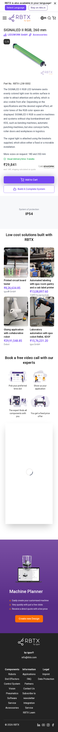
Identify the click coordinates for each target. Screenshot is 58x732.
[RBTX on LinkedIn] (38, 724)
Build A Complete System (31, 189)
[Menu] (4, 18)
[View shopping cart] (54, 18)
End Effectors (12, 679)
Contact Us (29, 688)
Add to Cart (31, 179)
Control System (12, 683)
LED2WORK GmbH (18, 34)
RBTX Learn (29, 712)
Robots (12, 674)
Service (12, 703)
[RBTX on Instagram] (48, 724)
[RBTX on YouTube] (43, 724)
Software (12, 698)
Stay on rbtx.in (38, 7)
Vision (12, 688)
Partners (29, 683)
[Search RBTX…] (49, 18)
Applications (29, 674)
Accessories (40, 34)
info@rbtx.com (29, 657)
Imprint (46, 674)
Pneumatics (12, 693)
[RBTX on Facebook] (52, 724)
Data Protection (46, 679)
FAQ (29, 679)
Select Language (15, 7)
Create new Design (29, 618)
